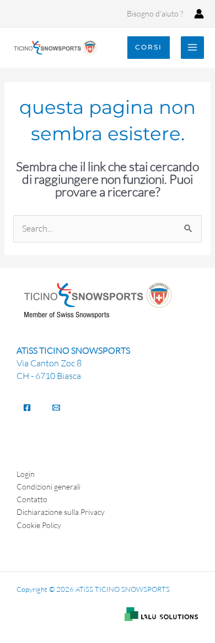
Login (26, 474)
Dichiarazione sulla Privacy (61, 511)
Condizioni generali (48, 486)
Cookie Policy (39, 525)
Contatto (32, 499)
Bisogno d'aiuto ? (155, 13)
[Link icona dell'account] (199, 14)
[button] (148, 47)
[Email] (56, 407)
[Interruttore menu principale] (192, 47)
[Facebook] (27, 407)
